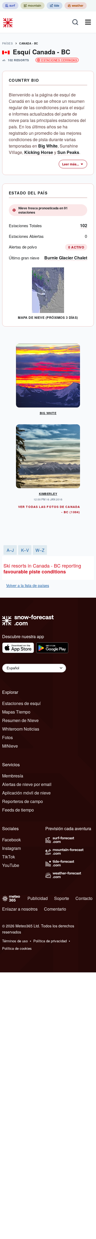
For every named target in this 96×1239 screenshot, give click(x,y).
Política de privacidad (50, 940)
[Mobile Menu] (88, 22)
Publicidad (37, 898)
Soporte (61, 898)
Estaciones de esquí (21, 703)
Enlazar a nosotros (20, 909)
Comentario (55, 909)
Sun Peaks (68, 152)
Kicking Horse (38, 152)
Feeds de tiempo (18, 810)
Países (7, 43)
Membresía (12, 776)
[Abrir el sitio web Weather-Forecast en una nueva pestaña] (76, 5)
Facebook (11, 840)
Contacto (84, 898)
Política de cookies (17, 948)
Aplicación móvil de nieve (26, 793)
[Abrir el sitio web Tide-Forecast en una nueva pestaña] (54, 5)
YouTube (10, 865)
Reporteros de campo (22, 801)
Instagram (11, 848)
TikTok (8, 857)
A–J (10, 550)
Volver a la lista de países (27, 585)
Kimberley (48, 494)
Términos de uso (15, 940)
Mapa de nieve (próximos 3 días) (48, 317)
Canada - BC (28, 43)
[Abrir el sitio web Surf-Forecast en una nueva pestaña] (10, 5)
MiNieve (10, 746)
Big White (48, 146)
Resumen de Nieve (20, 720)
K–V (25, 550)
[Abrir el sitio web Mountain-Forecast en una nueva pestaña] (33, 5)
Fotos (7, 737)
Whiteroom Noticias (20, 729)
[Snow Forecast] (8, 22)
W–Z (39, 550)
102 (83, 225)
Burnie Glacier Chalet (65, 258)
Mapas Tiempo (16, 712)
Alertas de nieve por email (26, 784)
